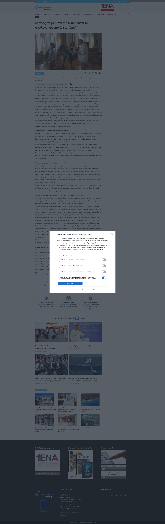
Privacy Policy (92, 289)
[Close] (112, 234)
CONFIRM (70, 283)
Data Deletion (72, 289)
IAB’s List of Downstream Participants (69, 249)
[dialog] (82, 262)
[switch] (104, 259)
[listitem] (82, 256)
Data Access (82, 289)
